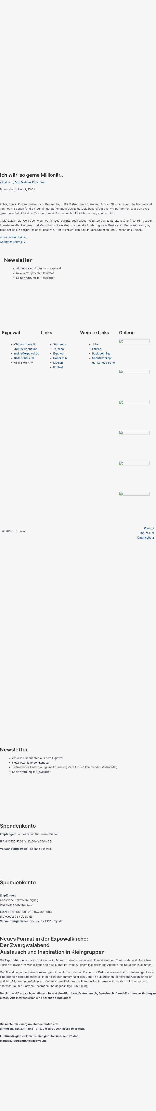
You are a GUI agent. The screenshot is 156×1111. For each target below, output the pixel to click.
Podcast (7, 182)
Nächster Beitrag (13, 241)
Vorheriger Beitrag (13, 237)
